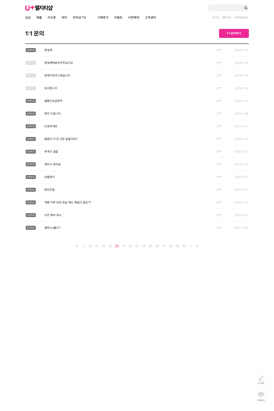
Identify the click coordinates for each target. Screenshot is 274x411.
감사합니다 (50, 88)
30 (184, 246)
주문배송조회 (240, 17)
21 (123, 246)
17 (96, 246)
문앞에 (48, 50)
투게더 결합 (51, 151)
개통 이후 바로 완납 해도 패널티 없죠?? (67, 202)
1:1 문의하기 (234, 33)
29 (177, 246)
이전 (83, 246)
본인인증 (49, 190)
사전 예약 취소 (53, 215)
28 (170, 246)
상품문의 (49, 177)
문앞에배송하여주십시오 (58, 63)
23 (137, 246)
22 (130, 246)
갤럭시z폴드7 (52, 228)
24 (144, 246)
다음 (190, 246)
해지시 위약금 (52, 164)
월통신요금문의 (53, 101)
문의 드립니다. (53, 113)
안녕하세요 (50, 126)
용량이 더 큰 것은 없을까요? (61, 139)
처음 (76, 246)
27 (164, 246)
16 (90, 246)
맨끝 (197, 246)
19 (110, 246)
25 (150, 246)
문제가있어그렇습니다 (57, 75)
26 (157, 246)
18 (103, 246)
